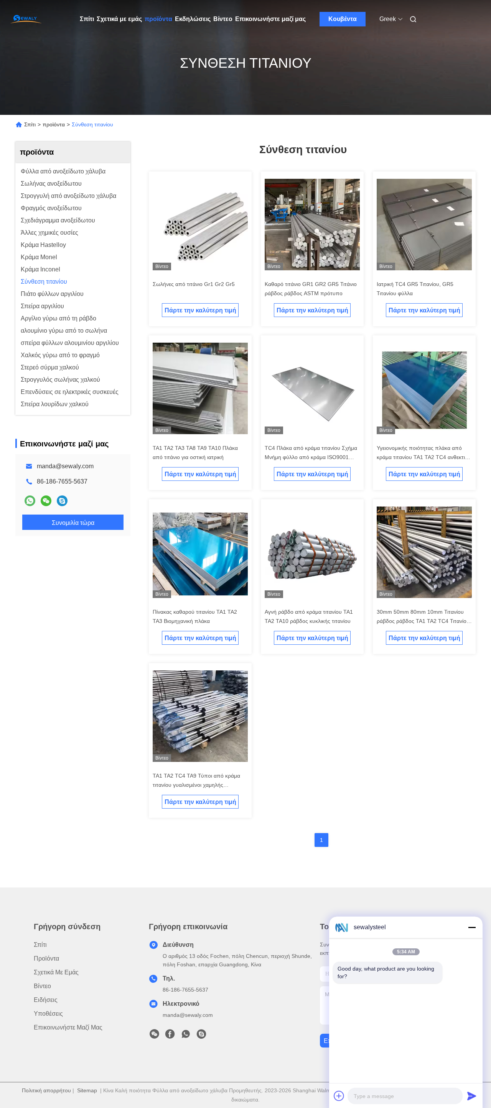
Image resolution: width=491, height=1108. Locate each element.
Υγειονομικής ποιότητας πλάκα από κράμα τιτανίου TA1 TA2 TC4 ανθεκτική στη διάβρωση (424, 457)
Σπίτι (87, 19)
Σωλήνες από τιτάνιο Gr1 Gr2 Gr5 (194, 284)
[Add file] (339, 1095)
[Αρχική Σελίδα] (26, 19)
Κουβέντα (342, 19)
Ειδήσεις (46, 1000)
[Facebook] (170, 1036)
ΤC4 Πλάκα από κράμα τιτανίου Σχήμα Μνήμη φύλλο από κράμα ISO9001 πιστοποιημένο (311, 457)
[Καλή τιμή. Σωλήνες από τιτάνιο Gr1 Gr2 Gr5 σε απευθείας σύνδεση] (200, 225)
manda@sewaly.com (65, 466)
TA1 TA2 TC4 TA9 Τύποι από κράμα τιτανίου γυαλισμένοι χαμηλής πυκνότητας (196, 785)
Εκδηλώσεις (193, 19)
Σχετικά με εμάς (119, 19)
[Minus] (471, 927)
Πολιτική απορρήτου (46, 1090)
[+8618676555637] (62, 501)
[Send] (472, 1095)
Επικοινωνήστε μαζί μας (270, 19)
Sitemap (87, 1090)
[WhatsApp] (30, 501)
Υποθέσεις (48, 1013)
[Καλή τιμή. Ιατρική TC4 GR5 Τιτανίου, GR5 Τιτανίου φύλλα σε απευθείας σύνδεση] (424, 225)
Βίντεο (222, 19)
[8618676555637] (185, 1036)
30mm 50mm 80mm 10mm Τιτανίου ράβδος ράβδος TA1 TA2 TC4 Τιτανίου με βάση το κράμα (423, 621)
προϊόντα (158, 19)
